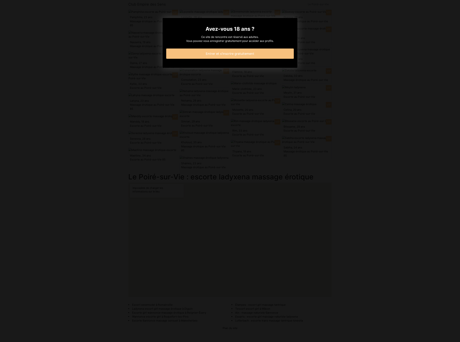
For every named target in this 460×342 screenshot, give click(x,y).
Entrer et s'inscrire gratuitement (230, 54)
